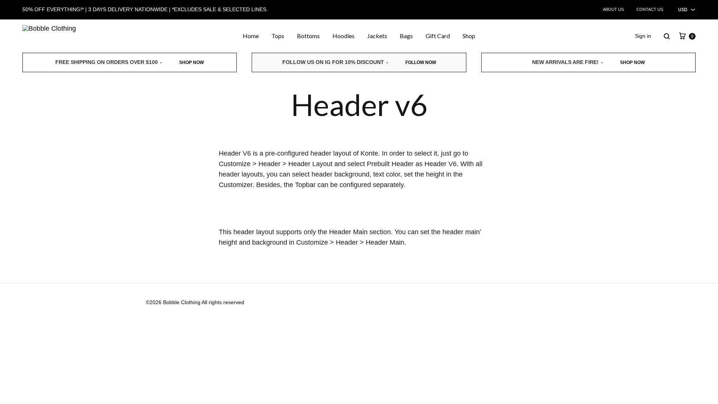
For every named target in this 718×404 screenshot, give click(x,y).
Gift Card (438, 35)
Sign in (643, 36)
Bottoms (308, 35)
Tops (277, 35)
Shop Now (191, 62)
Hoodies (343, 35)
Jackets (377, 35)
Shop (469, 35)
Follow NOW (420, 62)
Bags (406, 35)
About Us (613, 9)
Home (251, 35)
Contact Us (649, 9)
